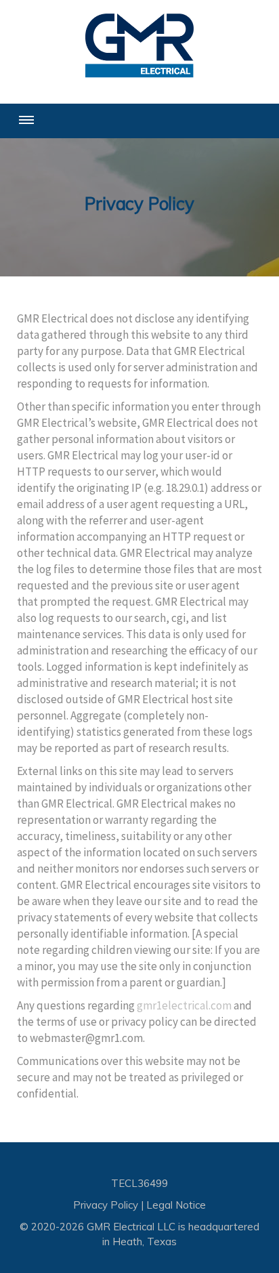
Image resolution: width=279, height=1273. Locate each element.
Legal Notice (176, 1204)
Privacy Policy (105, 1204)
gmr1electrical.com (184, 1005)
